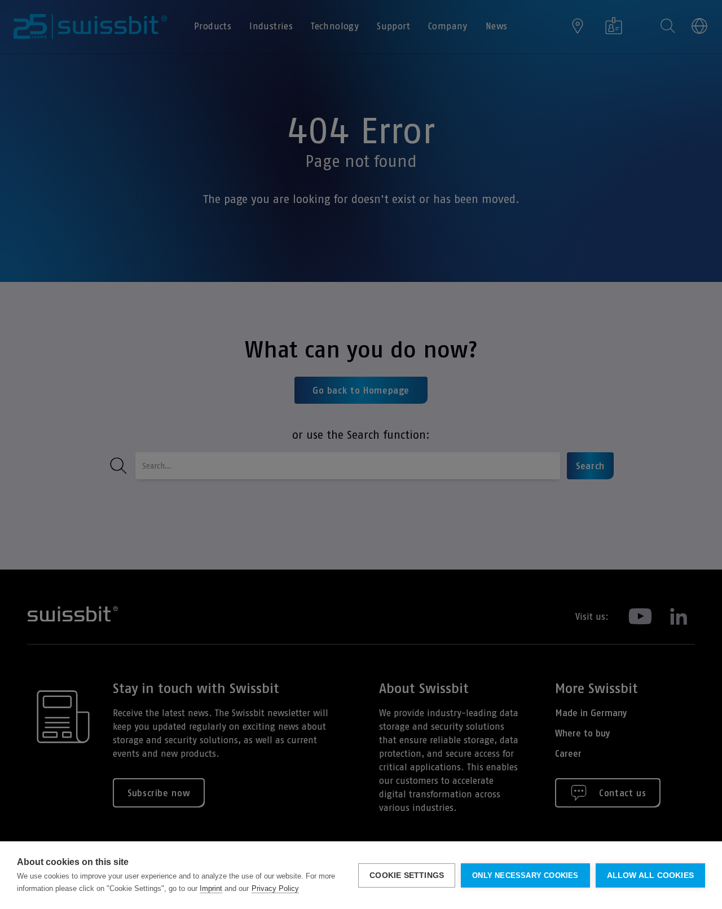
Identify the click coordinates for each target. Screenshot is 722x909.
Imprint (211, 888)
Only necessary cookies (525, 875)
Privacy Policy (275, 888)
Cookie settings (406, 875)
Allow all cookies (650, 875)
